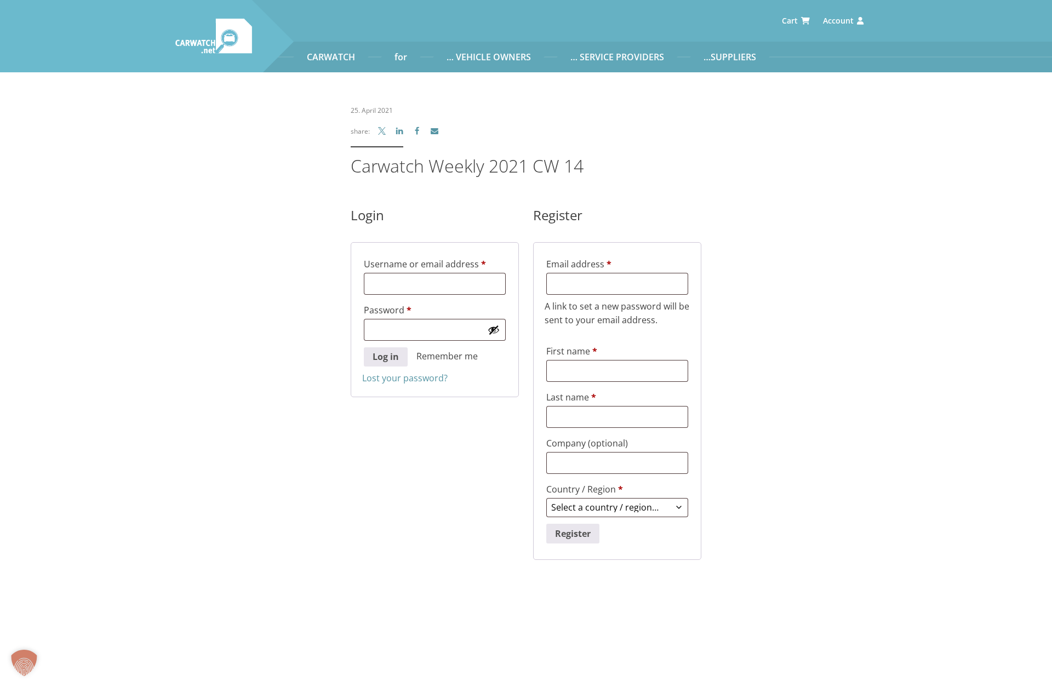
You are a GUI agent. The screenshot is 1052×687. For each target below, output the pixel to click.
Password (406, 310)
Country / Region (584, 489)
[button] (24, 663)
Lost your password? (405, 378)
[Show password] (494, 330)
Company (587, 443)
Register (573, 534)
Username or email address (435, 263)
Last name (571, 397)
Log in (386, 357)
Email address (597, 263)
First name (571, 351)
